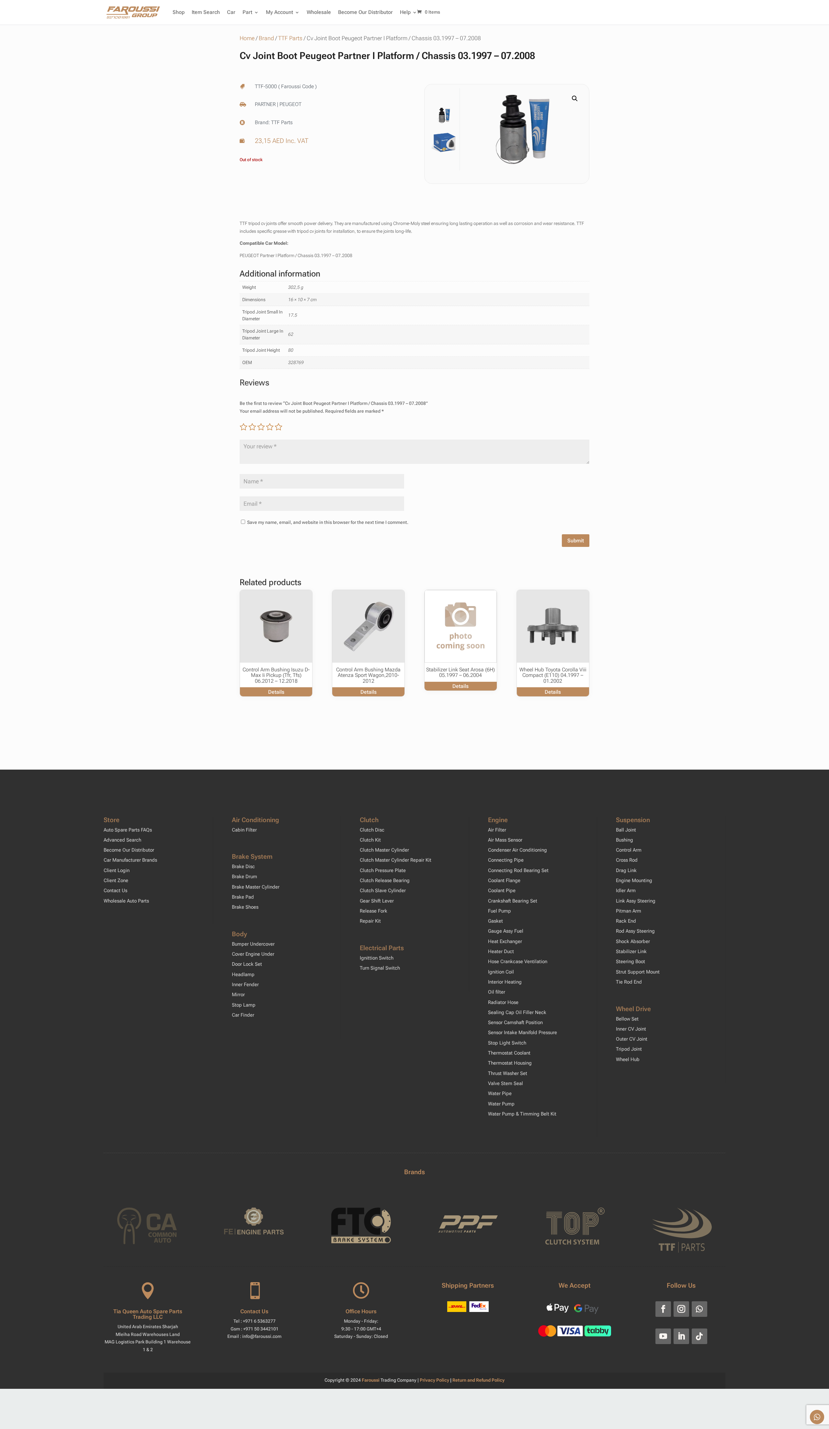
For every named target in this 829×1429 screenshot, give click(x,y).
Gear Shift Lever (377, 901)
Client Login (117, 870)
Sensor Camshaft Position (515, 1022)
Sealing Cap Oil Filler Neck (517, 1012)
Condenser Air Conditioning (517, 850)
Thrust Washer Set (507, 1073)
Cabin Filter (244, 830)
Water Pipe (500, 1093)
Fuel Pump (499, 911)
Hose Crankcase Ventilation (517, 961)
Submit (575, 540)
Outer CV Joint (631, 1039)
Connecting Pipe (506, 860)
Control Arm (629, 850)
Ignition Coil (501, 972)
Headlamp (243, 974)
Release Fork (373, 911)
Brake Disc (243, 866)
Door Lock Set (247, 964)
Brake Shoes (245, 907)
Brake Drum (244, 877)
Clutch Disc (372, 830)
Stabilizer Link (631, 951)
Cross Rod (627, 860)
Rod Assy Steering (635, 931)
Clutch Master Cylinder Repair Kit (395, 860)
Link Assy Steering (635, 901)
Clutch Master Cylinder (384, 850)
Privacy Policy (435, 1380)
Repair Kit (370, 921)
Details (276, 692)
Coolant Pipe (502, 890)
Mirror (238, 995)
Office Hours (361, 1311)
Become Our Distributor (365, 12)
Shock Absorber (633, 941)
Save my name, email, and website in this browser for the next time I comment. (327, 522)
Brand (266, 38)
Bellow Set (627, 1019)
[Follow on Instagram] (681, 1309)
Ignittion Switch (376, 958)
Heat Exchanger (505, 941)
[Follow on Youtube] (663, 1336)
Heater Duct (501, 951)
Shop (179, 12)
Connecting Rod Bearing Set (518, 870)
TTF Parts (290, 38)
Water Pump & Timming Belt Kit (522, 1114)
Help (405, 12)
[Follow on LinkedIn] (681, 1336)
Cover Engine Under (253, 954)
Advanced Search (122, 840)
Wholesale (319, 12)
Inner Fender (245, 984)
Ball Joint (626, 830)
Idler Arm (626, 890)
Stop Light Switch (507, 1043)
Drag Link (626, 870)
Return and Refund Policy (478, 1380)
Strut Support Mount (638, 972)
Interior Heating (505, 982)
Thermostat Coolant (509, 1053)
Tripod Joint (629, 1049)
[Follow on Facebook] (663, 1309)
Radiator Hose (503, 1002)
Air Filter (497, 830)
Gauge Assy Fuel (505, 931)
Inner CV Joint (631, 1029)
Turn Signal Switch (380, 968)
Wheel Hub (628, 1059)
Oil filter (496, 992)
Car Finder (243, 1015)
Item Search (206, 12)
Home (247, 38)
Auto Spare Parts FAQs (128, 830)
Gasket (495, 921)
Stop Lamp (244, 1005)
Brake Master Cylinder (255, 887)
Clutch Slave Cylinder (383, 890)
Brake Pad (243, 897)
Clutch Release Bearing (385, 880)
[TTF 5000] (522, 129)
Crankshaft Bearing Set (512, 901)
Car (231, 12)
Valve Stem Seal (505, 1083)
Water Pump (501, 1104)
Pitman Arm (628, 911)
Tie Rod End (629, 982)
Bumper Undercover (253, 944)
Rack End (626, 921)
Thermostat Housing (510, 1063)
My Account (279, 12)
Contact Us (115, 890)
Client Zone (116, 880)
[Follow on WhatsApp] (699, 1309)
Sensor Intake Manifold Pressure (522, 1032)
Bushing (624, 840)
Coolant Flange (504, 880)
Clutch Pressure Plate (383, 870)
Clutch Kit (370, 840)
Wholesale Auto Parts (126, 901)
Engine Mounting (634, 880)
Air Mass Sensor (505, 840)
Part (247, 12)
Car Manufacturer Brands (130, 860)
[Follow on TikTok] (699, 1336)
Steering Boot (630, 961)
